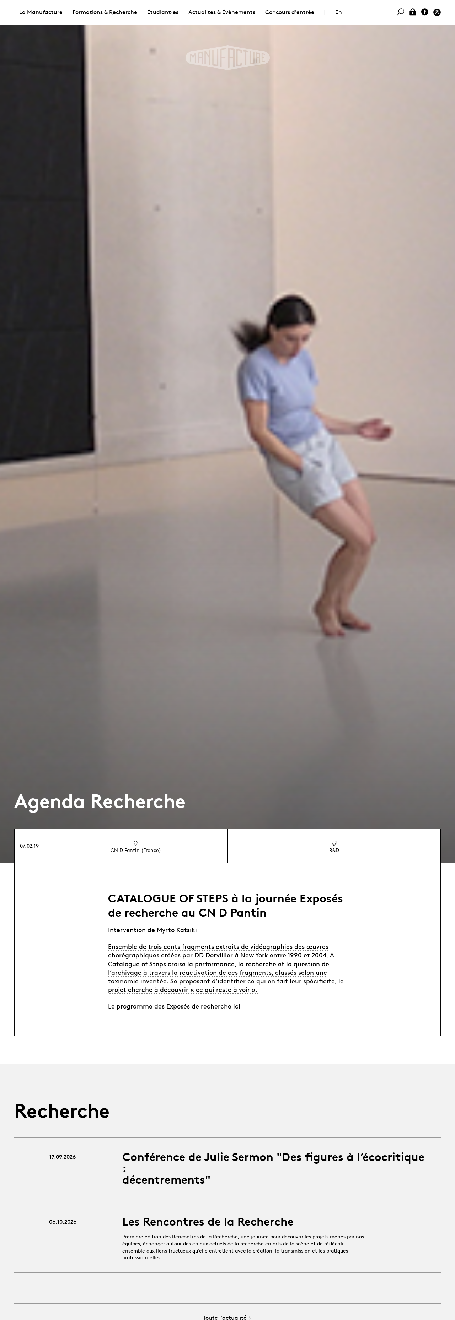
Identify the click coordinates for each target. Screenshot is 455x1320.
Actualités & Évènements (221, 12)
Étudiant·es (162, 12)
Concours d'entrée (289, 12)
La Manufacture (41, 12)
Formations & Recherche (105, 12)
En (338, 12)
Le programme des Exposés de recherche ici (174, 1006)
